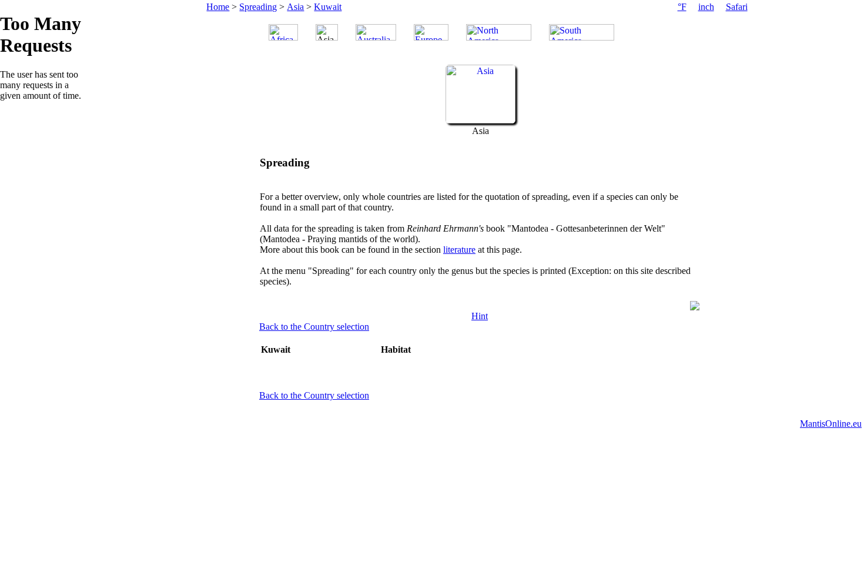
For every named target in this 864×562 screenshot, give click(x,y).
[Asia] (480, 120)
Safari (737, 7)
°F (682, 7)
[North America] (498, 32)
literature (459, 250)
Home (217, 7)
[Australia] (376, 32)
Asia (295, 7)
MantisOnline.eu (831, 424)
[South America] (581, 32)
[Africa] (283, 32)
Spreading (258, 7)
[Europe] (431, 32)
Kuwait (327, 7)
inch (706, 7)
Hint (479, 316)
